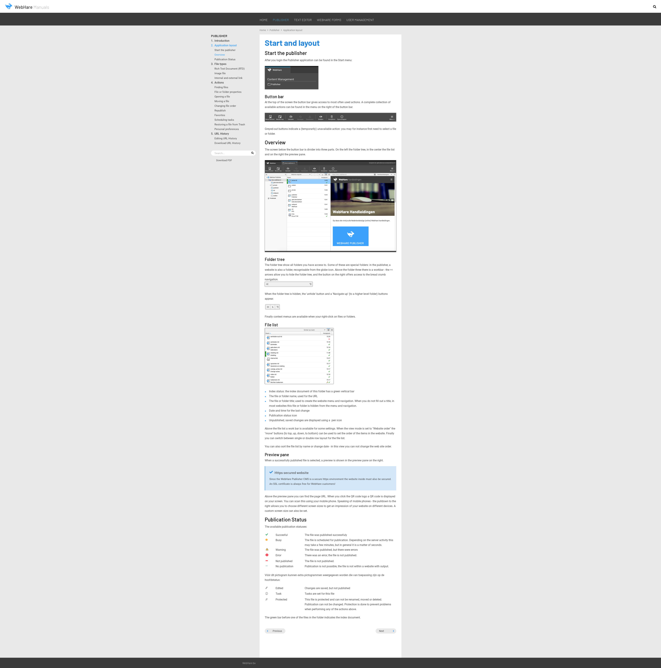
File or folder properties (228, 91)
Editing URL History (225, 138)
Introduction (221, 40)
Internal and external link (228, 77)
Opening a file (222, 96)
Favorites (219, 115)
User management (360, 20)
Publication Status (224, 59)
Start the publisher (224, 50)
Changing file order (225, 105)
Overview (219, 54)
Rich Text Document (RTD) (229, 68)
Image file (220, 73)
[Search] (654, 7)
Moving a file (221, 101)
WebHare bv (249, 663)
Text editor (303, 20)
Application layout (225, 45)
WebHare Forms (329, 20)
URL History (221, 133)
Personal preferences (226, 129)
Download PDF (224, 160)
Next (381, 631)
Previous (277, 631)
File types (220, 64)
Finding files (221, 87)
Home (264, 20)
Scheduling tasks (224, 119)
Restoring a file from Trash (229, 124)
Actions (219, 82)
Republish (220, 110)
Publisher (281, 20)
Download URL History (227, 143)
